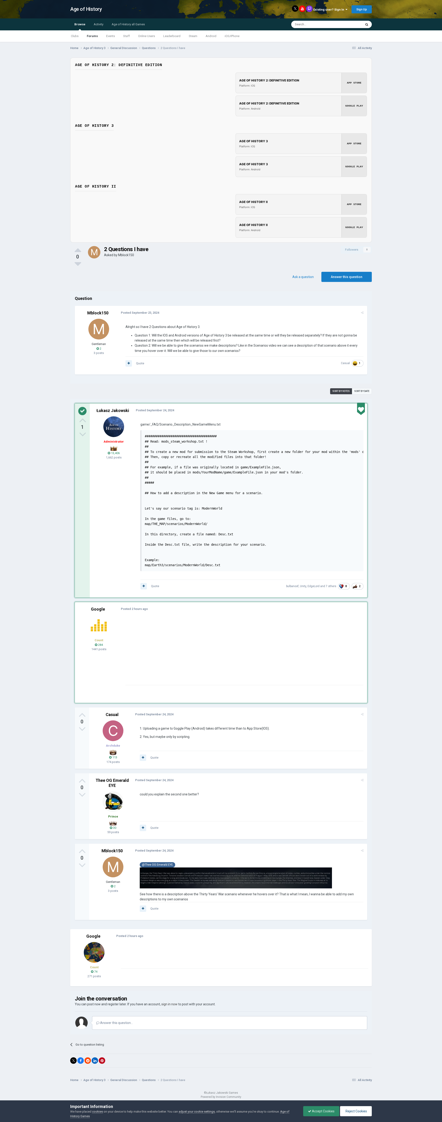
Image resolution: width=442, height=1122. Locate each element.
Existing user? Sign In (329, 9)
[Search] (367, 24)
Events (110, 36)
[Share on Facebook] (80, 1060)
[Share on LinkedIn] (95, 1060)
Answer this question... (116, 1023)
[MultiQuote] (128, 363)
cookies (97, 1111)
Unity (303, 586)
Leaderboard (171, 36)
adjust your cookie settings (197, 1111)
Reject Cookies (356, 1111)
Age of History (86, 9)
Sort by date (361, 391)
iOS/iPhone (232, 36)
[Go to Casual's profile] (113, 730)
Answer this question (346, 277)
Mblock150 (126, 255)
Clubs (75, 36)
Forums (92, 36)
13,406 (115, 453)
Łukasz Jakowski (112, 410)
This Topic (349, 24)
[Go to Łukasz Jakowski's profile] (113, 426)
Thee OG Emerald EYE (112, 783)
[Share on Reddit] (87, 1060)
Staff (126, 36)
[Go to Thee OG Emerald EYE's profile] (113, 801)
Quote (140, 363)
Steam (193, 36)
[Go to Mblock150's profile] (94, 252)
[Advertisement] (209, 652)
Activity (98, 24)
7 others (331, 586)
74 (95, 971)
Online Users (146, 36)
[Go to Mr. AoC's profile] (98, 625)
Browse (79, 24)
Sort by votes (341, 391)
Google (98, 609)
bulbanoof (292, 586)
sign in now (169, 1004)
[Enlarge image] (236, 877)
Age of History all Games (128, 24)
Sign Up (361, 9)
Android (211, 36)
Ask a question (303, 277)
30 (114, 827)
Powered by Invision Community (221, 1097)
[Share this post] (362, 312)
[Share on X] (73, 1060)
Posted (140, 312)
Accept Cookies (322, 1111)
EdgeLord (314, 586)
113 (114, 757)
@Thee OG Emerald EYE (157, 864)
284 (100, 645)
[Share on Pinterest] (102, 1060)
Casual (345, 363)
